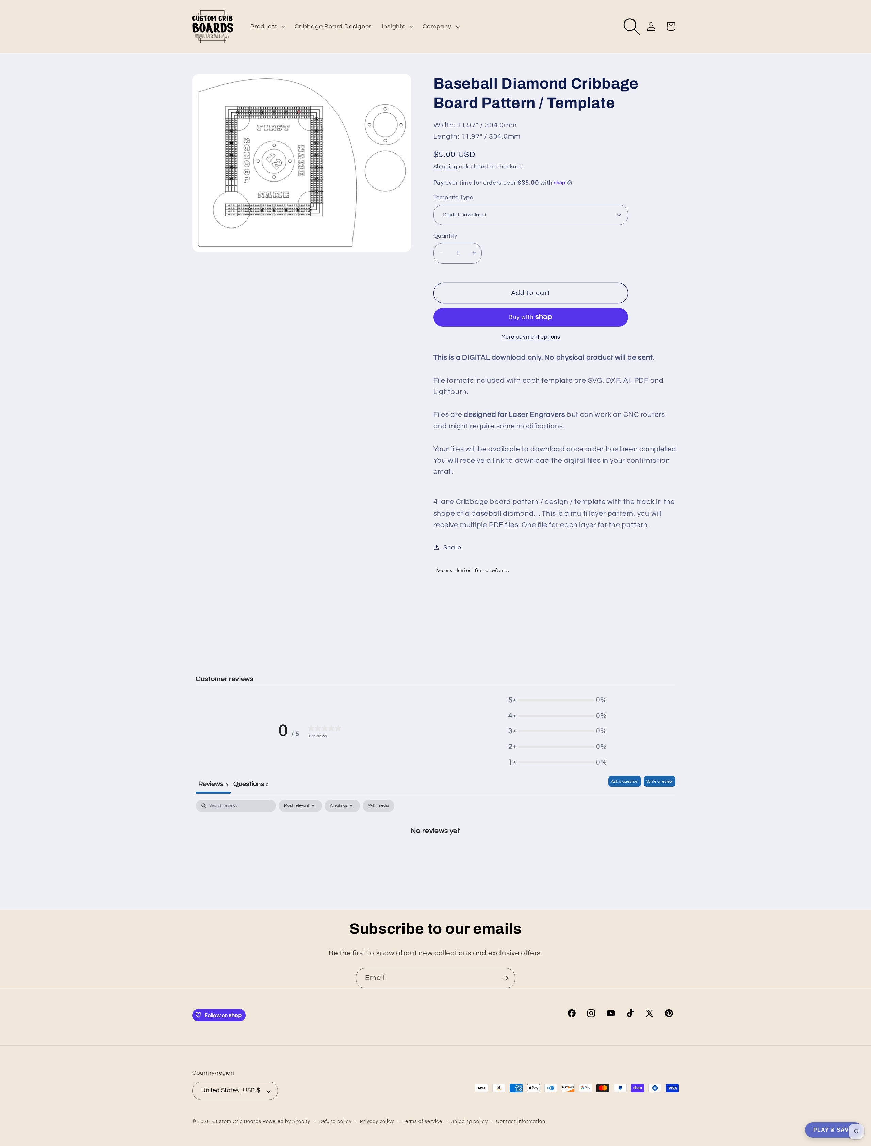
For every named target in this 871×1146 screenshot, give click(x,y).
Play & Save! (834, 1130)
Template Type (453, 197)
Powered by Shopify (286, 1121)
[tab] (251, 785)
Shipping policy (469, 1121)
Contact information (520, 1121)
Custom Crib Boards (236, 1121)
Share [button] (452, 547)
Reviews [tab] (213, 784)
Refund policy (335, 1121)
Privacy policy (377, 1121)
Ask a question (624, 781)
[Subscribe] (505, 978)
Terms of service (422, 1121)
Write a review (659, 781)
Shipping (445, 166)
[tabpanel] (435, 852)
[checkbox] (378, 806)
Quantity (445, 236)
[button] (267, 26)
